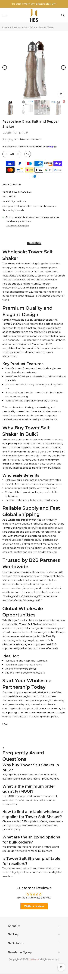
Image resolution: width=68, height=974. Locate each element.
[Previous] (4, 67)
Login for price (15, 132)
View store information (17, 225)
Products (7, 210)
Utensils (19, 210)
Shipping (7, 139)
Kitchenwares (48, 206)
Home (5, 27)
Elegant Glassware (27, 206)
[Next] (63, 67)
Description (34, 243)
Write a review (34, 906)
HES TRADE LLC (22, 191)
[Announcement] (34, 3)
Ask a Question (11, 184)
